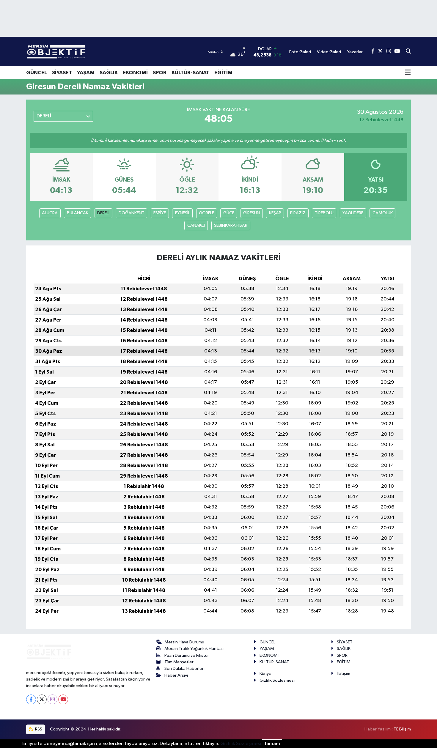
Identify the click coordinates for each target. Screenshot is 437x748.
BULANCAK (77, 213)
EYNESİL (182, 213)
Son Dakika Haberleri (184, 668)
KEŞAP (275, 213)
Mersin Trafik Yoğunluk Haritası (194, 648)
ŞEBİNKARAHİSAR (230, 225)
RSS (38, 729)
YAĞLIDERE (352, 213)
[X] (42, 699)
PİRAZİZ (298, 213)
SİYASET (62, 72)
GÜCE (228, 213)
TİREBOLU (324, 213)
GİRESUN (251, 213)
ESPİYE (159, 213)
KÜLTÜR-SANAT (190, 72)
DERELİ (103, 213)
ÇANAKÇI (196, 225)
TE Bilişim (402, 729)
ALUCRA (50, 213)
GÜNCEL (36, 72)
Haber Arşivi (176, 675)
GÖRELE (206, 213)
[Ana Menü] (408, 72)
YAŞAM (86, 72)
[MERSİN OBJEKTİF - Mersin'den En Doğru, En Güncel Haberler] (85, 51)
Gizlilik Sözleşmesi (277, 680)
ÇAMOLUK (382, 213)
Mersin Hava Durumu (184, 642)
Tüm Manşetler (179, 662)
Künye (265, 673)
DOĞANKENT (131, 213)
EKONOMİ (135, 72)
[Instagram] (52, 699)
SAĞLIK (109, 72)
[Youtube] (63, 699)
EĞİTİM (223, 72)
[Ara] (408, 52)
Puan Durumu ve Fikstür (186, 655)
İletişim (343, 673)
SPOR (159, 72)
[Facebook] (31, 699)
